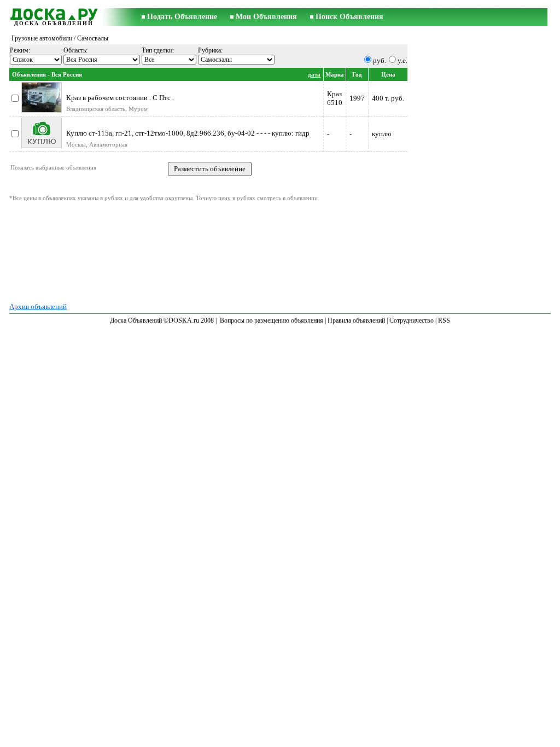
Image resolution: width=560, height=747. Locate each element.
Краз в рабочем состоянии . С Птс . (120, 98)
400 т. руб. (388, 98)
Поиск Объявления (349, 17)
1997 (357, 98)
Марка (334, 74)
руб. (379, 60)
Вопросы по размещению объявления (271, 320)
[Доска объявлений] (53, 12)
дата (314, 74)
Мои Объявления (266, 17)
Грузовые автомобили (41, 38)
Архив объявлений (38, 306)
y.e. (402, 60)
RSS (444, 320)
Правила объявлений (356, 320)
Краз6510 (334, 98)
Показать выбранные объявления (53, 167)
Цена (388, 74)
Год (357, 74)
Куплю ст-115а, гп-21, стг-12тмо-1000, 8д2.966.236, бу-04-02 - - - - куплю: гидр (188, 133)
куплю (382, 134)
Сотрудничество (411, 320)
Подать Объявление (182, 17)
